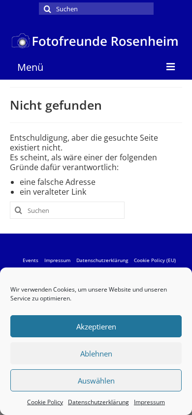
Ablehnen (96, 353)
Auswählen (96, 380)
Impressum (149, 402)
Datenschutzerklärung (98, 402)
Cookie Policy (45, 402)
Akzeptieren (96, 326)
